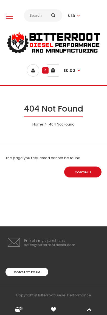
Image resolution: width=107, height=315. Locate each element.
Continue (83, 172)
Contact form (27, 272)
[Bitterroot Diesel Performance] (53, 53)
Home (37, 124)
